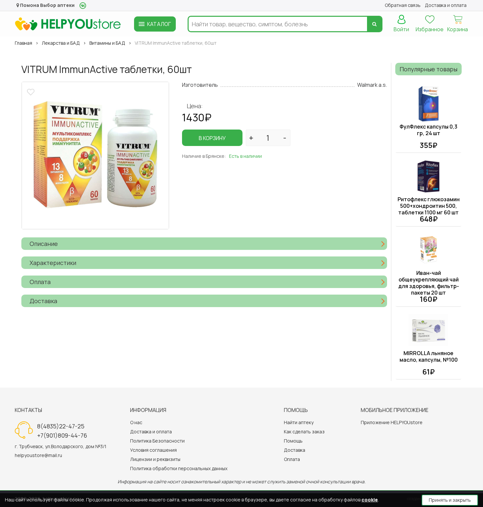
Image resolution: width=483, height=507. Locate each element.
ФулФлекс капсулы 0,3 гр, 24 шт (428, 130)
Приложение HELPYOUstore (392, 422)
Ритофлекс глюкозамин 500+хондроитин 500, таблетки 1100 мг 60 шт (429, 206)
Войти (401, 29)
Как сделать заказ (304, 431)
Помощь (293, 441)
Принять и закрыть (450, 500)
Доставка (294, 450)
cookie (369, 499)
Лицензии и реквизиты (155, 459)
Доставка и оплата (151, 431)
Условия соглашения (153, 450)
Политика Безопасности (157, 441)
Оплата (292, 459)
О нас (136, 422)
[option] (95, 155)
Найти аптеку (298, 422)
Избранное (430, 29)
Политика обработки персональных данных (178, 468)
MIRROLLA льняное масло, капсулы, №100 (429, 356)
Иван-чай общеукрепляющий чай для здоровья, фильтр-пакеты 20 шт (428, 282)
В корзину (212, 138)
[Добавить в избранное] (31, 91)
